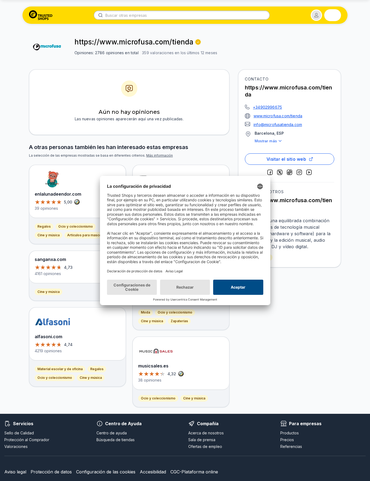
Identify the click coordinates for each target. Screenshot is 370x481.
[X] (280, 172)
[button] (316, 15)
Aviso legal (15, 471)
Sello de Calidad (19, 433)
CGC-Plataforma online (194, 471)
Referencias (291, 446)
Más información (159, 155)
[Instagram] (299, 172)
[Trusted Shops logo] (41, 15)
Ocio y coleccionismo (75, 226)
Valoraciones (16, 446)
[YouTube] (309, 172)
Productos (289, 433)
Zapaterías (179, 321)
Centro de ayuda (111, 433)
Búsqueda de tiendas (115, 439)
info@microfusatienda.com (278, 124)
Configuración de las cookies (105, 471)
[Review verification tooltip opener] (198, 42)
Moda (145, 312)
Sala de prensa (201, 439)
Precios (287, 439)
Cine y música (48, 235)
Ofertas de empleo (205, 446)
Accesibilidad (153, 471)
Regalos (44, 226)
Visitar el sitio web (286, 159)
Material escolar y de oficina (60, 369)
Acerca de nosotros (206, 433)
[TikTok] (289, 172)
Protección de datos (51, 471)
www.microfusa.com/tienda (278, 116)
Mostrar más (266, 141)
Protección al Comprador (26, 439)
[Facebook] (270, 172)
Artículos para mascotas (86, 235)
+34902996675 (267, 107)
